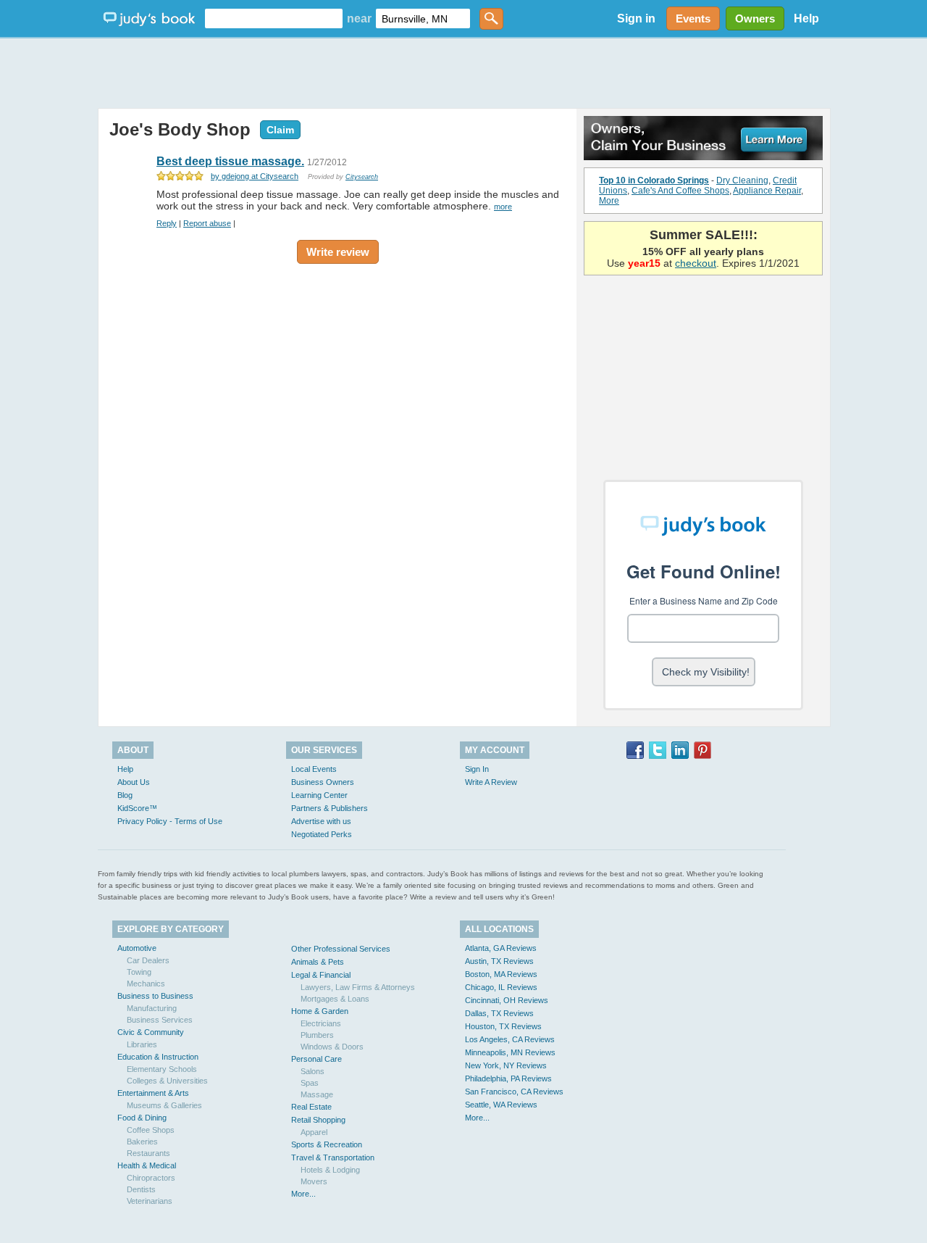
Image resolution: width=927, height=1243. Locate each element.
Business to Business (155, 996)
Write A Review (491, 782)
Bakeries (142, 1141)
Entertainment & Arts (153, 1093)
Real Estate (311, 1106)
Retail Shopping (318, 1119)
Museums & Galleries (164, 1105)
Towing (139, 972)
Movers (314, 1181)
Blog (125, 795)
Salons (312, 1071)
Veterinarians (149, 1201)
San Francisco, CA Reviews (514, 1091)
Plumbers (317, 1035)
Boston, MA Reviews (501, 974)
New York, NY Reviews (506, 1065)
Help (806, 18)
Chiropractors (151, 1177)
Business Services (160, 1019)
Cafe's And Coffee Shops (680, 191)
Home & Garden (319, 1011)
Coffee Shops (151, 1130)
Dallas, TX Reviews (499, 1013)
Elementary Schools (162, 1069)
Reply (166, 223)
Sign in (636, 18)
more (503, 206)
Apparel (314, 1132)
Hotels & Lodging (330, 1169)
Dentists (141, 1189)
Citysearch (361, 176)
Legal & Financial (321, 974)
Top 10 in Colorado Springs (654, 180)
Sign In (477, 769)
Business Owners (322, 782)
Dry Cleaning (742, 180)
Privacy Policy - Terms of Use (169, 821)
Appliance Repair (767, 191)
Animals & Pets (317, 961)
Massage (317, 1094)
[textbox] (274, 18)
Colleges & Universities (167, 1080)
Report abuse (207, 223)
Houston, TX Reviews (503, 1026)
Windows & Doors (332, 1046)
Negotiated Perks (321, 834)
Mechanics (146, 983)
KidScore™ (137, 808)
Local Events (314, 769)
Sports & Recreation (326, 1144)
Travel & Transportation (332, 1157)
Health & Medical (146, 1165)
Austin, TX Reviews (499, 961)
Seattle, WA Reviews (501, 1104)
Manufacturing (152, 1008)
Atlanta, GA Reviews (501, 948)
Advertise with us (321, 821)
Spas (310, 1082)
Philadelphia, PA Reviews (508, 1078)
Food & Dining (142, 1117)
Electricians (321, 1023)
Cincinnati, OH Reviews (506, 1000)
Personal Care (316, 1059)
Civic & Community (150, 1032)
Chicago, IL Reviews (501, 987)
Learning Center (319, 795)
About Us (133, 782)
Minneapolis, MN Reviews (510, 1052)
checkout (695, 263)
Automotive (136, 948)
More (609, 201)
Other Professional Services (340, 948)
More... (303, 1193)
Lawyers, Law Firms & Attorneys (358, 987)
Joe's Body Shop (180, 129)
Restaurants (148, 1153)
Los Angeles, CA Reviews (510, 1039)
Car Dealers (148, 960)
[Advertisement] (463, 72)
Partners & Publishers (329, 808)
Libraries (142, 1044)
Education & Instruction (157, 1056)
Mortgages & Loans (335, 998)
